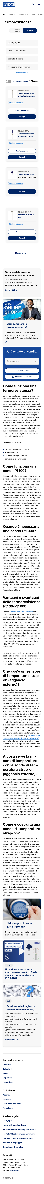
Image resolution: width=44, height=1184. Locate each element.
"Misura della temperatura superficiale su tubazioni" (21, 736)
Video (9, 965)
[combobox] (22, 43)
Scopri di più (10, 1039)
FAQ (8, 1001)
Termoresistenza (26, 174)
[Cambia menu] (38, 4)
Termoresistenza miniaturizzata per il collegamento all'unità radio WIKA (26, 95)
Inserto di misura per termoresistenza (26, 216)
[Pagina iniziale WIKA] (9, 4)
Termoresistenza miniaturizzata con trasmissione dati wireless (27, 135)
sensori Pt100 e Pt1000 (22, 612)
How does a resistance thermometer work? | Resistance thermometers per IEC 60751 (21, 974)
